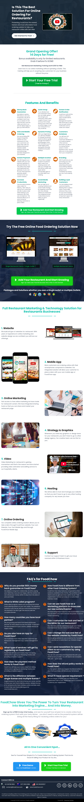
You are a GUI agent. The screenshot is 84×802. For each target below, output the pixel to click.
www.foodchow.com (36, 787)
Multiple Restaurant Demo (63, 266)
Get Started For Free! (24, 36)
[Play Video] (57, 21)
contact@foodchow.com (14, 787)
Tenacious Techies (69, 800)
